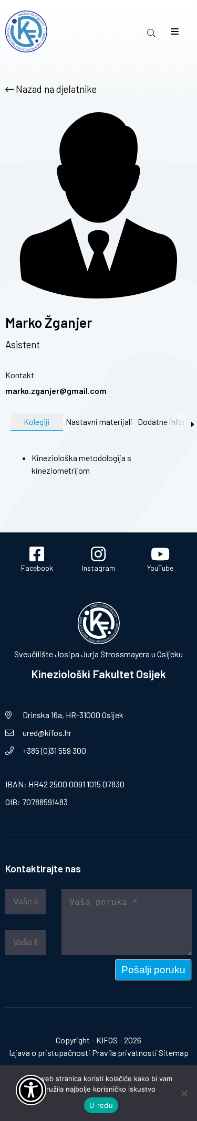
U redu (101, 1105)
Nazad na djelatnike (55, 89)
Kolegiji (37, 421)
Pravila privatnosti (124, 1053)
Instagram (98, 567)
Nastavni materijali (99, 421)
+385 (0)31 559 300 (54, 750)
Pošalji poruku (153, 969)
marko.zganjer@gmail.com (56, 391)
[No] (184, 1093)
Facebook (37, 567)
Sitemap (174, 1053)
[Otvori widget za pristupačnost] (31, 1090)
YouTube (160, 567)
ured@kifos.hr (47, 733)
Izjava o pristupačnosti (49, 1053)
